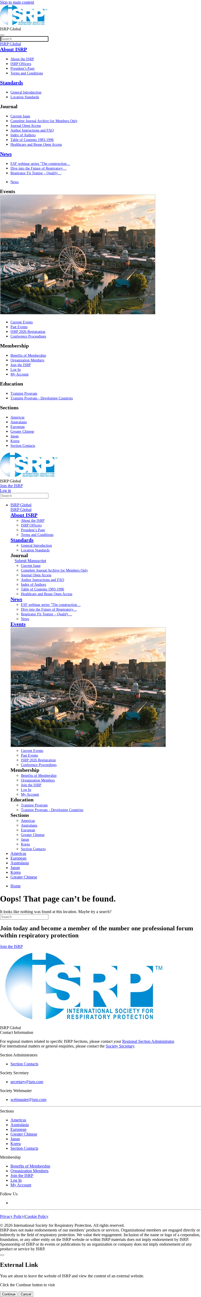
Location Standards (24, 97)
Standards (11, 82)
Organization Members (27, 360)
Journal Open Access (25, 126)
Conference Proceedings (28, 336)
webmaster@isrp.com (28, 1099)
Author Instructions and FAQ (32, 130)
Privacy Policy (12, 1216)
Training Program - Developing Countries (41, 398)
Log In (15, 370)
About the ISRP (22, 59)
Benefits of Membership (28, 355)
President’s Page (22, 68)
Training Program (23, 393)
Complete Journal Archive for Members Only (43, 121)
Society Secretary (120, 1046)
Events (18, 624)
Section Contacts (22, 446)
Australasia (18, 422)
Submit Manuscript (30, 560)
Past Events (18, 327)
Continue (8, 1294)
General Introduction (25, 92)
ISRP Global (20, 505)
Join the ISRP (20, 365)
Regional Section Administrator (148, 1041)
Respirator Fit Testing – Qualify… (36, 173)
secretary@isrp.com (26, 1081)
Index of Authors (23, 135)
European (17, 427)
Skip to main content (17, 2)
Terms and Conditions (26, 73)
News (6, 154)
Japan (14, 436)
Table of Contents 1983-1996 (32, 140)
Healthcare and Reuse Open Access (36, 144)
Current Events (21, 322)
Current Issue (20, 116)
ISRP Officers (20, 64)
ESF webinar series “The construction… (40, 164)
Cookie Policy (36, 1216)
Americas (17, 417)
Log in (5, 490)
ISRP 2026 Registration (27, 332)
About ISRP (13, 49)
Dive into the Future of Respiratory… (38, 168)
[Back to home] (23, 24)
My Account (19, 374)
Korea (14, 441)
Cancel (26, 1294)
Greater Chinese (22, 431)
